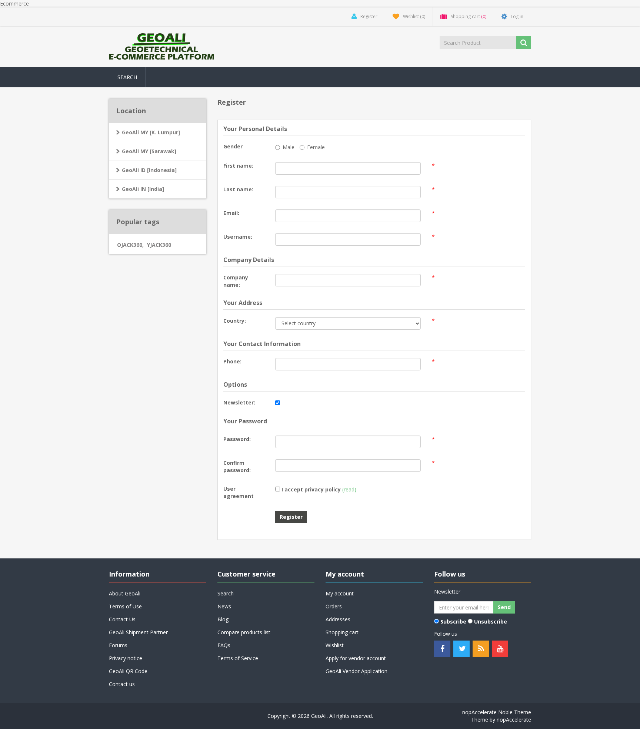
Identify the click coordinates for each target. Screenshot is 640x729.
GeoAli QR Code (128, 671)
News (224, 606)
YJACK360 (159, 244)
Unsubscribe (490, 621)
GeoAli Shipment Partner (138, 632)
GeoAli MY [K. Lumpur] (151, 132)
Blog (223, 619)
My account (340, 593)
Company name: (235, 281)
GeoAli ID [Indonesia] (149, 170)
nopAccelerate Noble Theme (496, 712)
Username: (237, 236)
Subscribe (453, 621)
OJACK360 (130, 244)
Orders (334, 606)
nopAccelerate (514, 719)
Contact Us (122, 619)
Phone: (232, 361)
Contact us (122, 684)
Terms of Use (125, 606)
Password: (237, 439)
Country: (234, 320)
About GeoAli (124, 593)
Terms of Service (237, 658)
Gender (233, 146)
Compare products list (243, 632)
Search (127, 77)
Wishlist (335, 645)
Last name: (238, 189)
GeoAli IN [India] (143, 188)
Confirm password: (237, 466)
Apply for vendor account (356, 658)
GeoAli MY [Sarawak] (149, 151)
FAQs (223, 645)
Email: (231, 212)
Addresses (338, 619)
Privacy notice (125, 658)
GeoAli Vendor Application (356, 671)
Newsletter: (239, 402)
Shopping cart (342, 632)
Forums (118, 645)
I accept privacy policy (311, 489)
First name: (238, 165)
